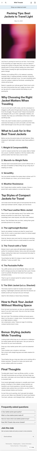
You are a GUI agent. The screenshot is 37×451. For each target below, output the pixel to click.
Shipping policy (17, 443)
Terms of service (14, 445)
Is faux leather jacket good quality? (11, 412)
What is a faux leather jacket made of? (12, 415)
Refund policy (9, 443)
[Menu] (2, 3)
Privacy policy (23, 445)
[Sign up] (33, 436)
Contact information (26, 443)
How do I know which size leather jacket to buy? (15, 418)
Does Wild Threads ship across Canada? (13, 422)
